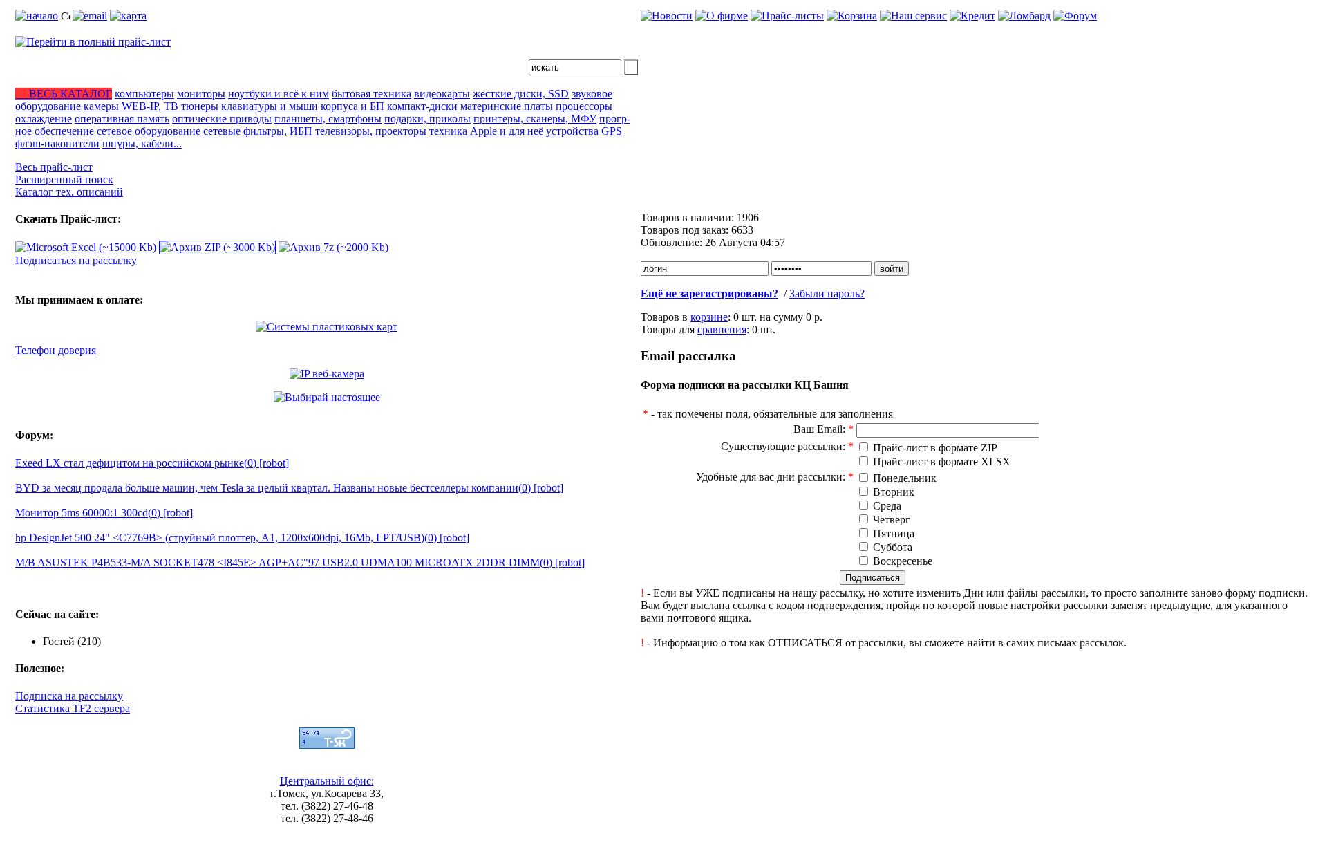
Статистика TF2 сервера (72, 708)
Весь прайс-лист (54, 167)
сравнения (721, 329)
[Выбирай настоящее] (327, 397)
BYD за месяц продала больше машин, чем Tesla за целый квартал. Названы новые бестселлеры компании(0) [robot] (289, 488)
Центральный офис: (327, 781)
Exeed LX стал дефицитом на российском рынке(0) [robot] (152, 463)
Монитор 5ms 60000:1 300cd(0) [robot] (104, 513)
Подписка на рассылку (69, 696)
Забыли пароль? (827, 293)
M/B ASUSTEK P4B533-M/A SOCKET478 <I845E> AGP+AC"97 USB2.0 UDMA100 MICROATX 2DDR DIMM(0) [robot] (300, 562)
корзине (709, 317)
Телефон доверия (55, 350)
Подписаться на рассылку (76, 260)
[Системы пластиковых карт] (326, 327)
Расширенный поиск (64, 179)
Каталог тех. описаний (69, 192)
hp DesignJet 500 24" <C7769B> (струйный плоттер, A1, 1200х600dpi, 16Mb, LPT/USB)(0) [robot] (242, 537)
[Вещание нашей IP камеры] (327, 374)
